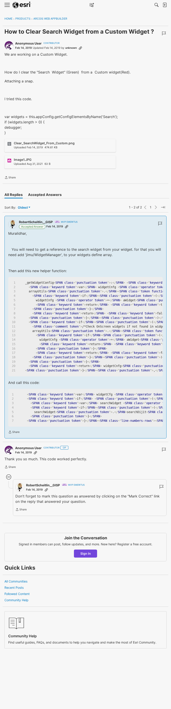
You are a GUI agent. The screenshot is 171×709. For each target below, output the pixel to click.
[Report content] (164, 33)
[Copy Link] (80, 48)
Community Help (16, 600)
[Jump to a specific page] (163, 207)
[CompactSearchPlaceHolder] (157, 5)
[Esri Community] (21, 5)
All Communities (15, 581)
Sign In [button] (85, 553)
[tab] (13, 194)
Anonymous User (28, 43)
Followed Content (17, 594)
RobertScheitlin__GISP (36, 222)
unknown (71, 47)
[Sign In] (165, 5)
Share (10, 178)
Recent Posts (14, 587)
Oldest (23, 208)
